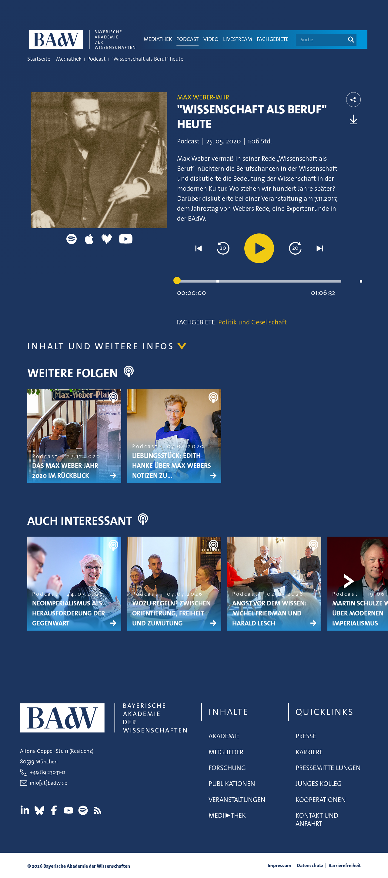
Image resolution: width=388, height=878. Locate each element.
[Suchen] (351, 40)
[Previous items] (36, 433)
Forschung (227, 767)
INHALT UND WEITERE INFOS (100, 346)
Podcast (187, 39)
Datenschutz (310, 865)
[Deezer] (107, 238)
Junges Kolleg (319, 783)
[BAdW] (83, 39)
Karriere (309, 752)
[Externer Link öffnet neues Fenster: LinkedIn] (25, 810)
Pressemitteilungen (328, 767)
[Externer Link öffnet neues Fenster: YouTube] (68, 810)
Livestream (237, 39)
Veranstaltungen (237, 799)
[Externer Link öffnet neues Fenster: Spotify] (83, 810)
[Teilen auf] (353, 99)
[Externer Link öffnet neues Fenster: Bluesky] (39, 810)
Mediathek (158, 39)
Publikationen (232, 783)
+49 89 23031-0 (47, 772)
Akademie (224, 736)
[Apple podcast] (89, 238)
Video (211, 39)
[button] (198, 248)
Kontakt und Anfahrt (317, 819)
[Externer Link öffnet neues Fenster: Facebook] (54, 810)
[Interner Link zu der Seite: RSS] (97, 810)
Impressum (279, 865)
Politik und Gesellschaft (252, 322)
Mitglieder (226, 752)
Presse (306, 736)
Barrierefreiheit (345, 865)
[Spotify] (71, 238)
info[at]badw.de (48, 782)
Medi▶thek (227, 815)
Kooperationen (321, 799)
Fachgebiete (273, 39)
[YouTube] (125, 238)
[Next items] (351, 433)
